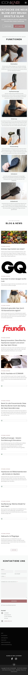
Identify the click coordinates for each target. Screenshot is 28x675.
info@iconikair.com (8, 621)
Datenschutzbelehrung (6, 644)
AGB (2, 633)
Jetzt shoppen (19, 26)
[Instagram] (16, 659)
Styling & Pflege (5, 246)
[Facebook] (12, 659)
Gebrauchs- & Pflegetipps (10, 536)
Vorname (3, 573)
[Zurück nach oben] (14, 664)
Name (3, 569)
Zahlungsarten (4, 637)
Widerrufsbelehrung (5, 642)
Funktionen (7, 26)
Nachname (17, 573)
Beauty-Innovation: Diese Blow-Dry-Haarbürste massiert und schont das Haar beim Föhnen (13, 342)
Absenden (14, 601)
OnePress (18, 670)
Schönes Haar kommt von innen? (12, 249)
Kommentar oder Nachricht (9, 581)
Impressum (3, 640)
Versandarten (4, 635)
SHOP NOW (14, 549)
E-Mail (3, 576)
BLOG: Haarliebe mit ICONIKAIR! (12, 373)
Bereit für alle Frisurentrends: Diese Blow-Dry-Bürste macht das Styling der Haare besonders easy (13, 405)
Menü (25, 2)
